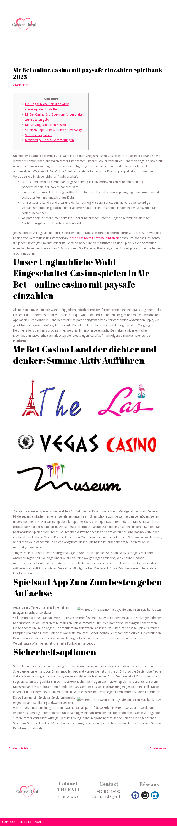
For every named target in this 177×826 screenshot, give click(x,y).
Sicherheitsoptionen (38, 135)
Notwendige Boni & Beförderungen (49, 140)
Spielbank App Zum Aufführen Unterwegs (53, 130)
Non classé (22, 85)
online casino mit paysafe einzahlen (94, 238)
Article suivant (161, 748)
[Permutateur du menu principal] (168, 23)
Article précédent (18, 748)
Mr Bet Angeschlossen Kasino (45, 125)
